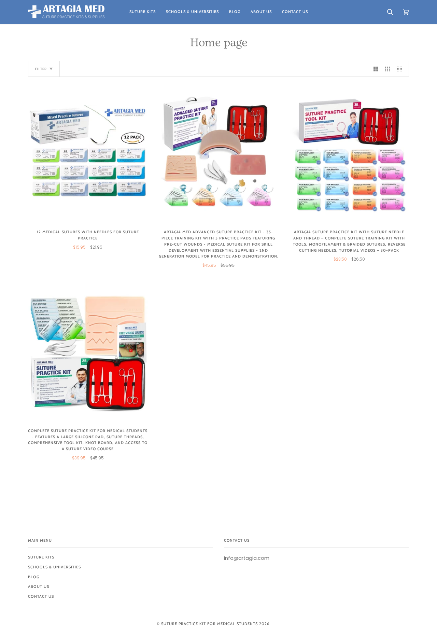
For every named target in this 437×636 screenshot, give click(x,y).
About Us (38, 586)
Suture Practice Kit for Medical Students (209, 623)
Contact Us (41, 596)
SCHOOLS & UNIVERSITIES (54, 567)
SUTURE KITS (41, 557)
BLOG (33, 577)
